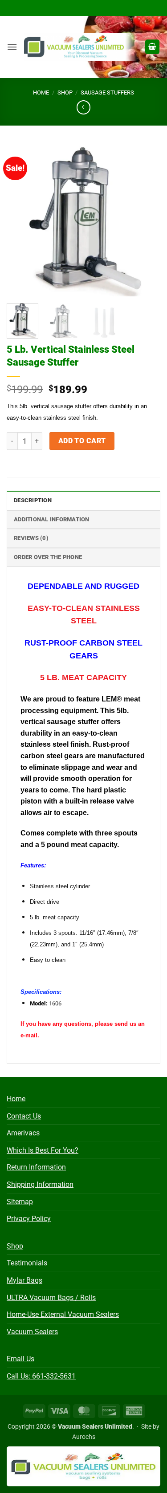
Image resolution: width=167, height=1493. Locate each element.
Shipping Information (40, 1184)
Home (41, 92)
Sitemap (20, 1202)
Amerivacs (23, 1133)
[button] (12, 47)
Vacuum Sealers (32, 1332)
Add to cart (82, 441)
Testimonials (27, 1263)
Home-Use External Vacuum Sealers (63, 1314)
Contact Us (24, 1116)
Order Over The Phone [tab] (48, 557)
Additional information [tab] (52, 519)
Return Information (36, 1167)
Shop (65, 92)
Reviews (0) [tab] (31, 538)
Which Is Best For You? (42, 1150)
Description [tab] (33, 500)
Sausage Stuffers (107, 92)
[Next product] (83, 107)
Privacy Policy (29, 1218)
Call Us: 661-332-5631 (41, 1376)
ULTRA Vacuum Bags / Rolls (51, 1297)
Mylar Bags (24, 1280)
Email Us (20, 1359)
